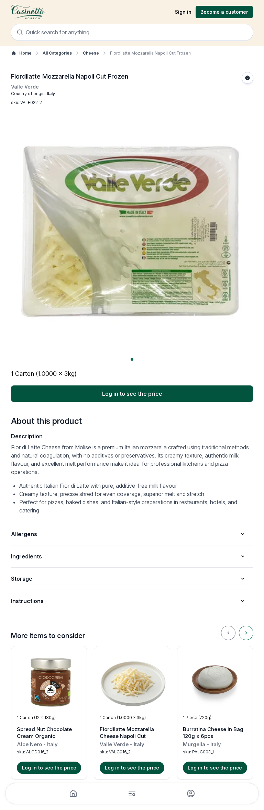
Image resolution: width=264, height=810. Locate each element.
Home (25, 53)
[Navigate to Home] (28, 12)
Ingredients (26, 556)
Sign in (183, 12)
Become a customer (224, 12)
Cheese (91, 53)
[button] (49, 712)
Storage (21, 578)
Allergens (24, 534)
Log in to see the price (132, 393)
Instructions (27, 601)
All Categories (57, 53)
